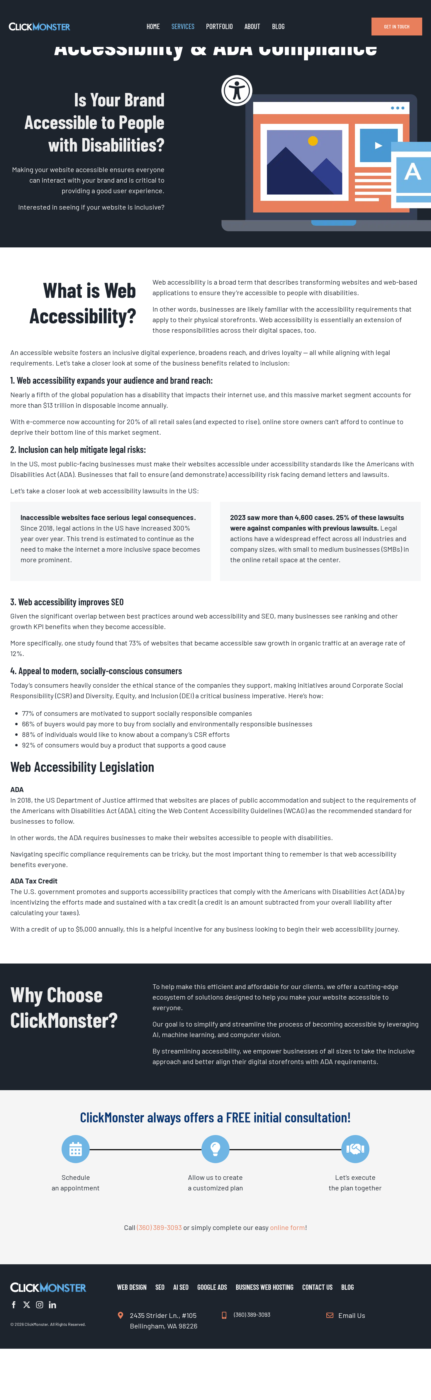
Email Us (351, 1315)
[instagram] (39, 1304)
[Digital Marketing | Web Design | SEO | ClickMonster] (39, 25)
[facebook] (13, 1304)
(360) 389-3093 (159, 1227)
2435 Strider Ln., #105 (163, 1315)
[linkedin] (52, 1304)
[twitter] (26, 1304)
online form (287, 1227)
